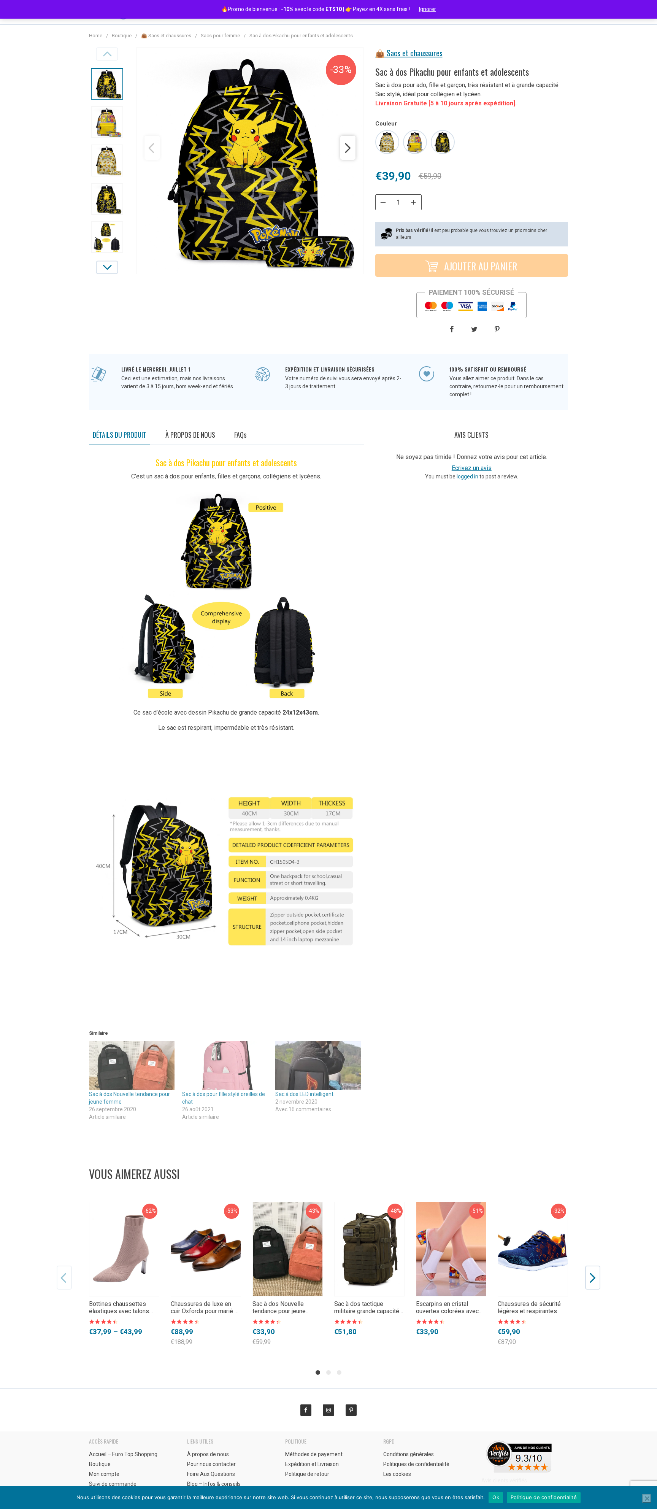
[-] (383, 202)
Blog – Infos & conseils (214, 1484)
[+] (413, 202)
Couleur (386, 123)
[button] (152, 148)
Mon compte (104, 1474)
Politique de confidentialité (544, 1497)
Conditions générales (408, 1454)
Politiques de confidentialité (416, 1464)
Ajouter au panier (479, 266)
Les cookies (397, 1474)
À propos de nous (190, 435)
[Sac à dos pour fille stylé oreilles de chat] (225, 1065)
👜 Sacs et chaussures (166, 35)
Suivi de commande (112, 1484)
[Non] (646, 1498)
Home (95, 35)
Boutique (122, 35)
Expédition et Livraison (312, 1464)
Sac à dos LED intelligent (304, 1094)
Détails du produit (119, 435)
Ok (495, 1497)
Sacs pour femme (220, 35)
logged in (467, 476)
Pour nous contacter (211, 1464)
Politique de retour (307, 1474)
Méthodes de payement (314, 1454)
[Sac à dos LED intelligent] (318, 1065)
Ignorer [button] (427, 9)
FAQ (240, 435)
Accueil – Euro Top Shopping (123, 1454)
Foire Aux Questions (211, 1474)
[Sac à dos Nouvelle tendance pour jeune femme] (132, 1065)
